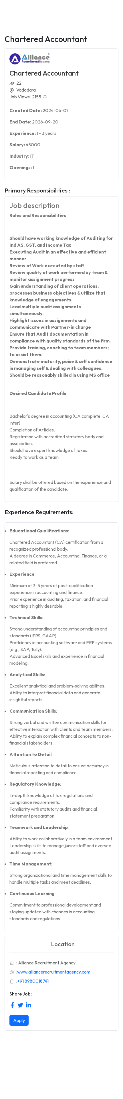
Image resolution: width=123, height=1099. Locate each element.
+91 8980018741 (33, 981)
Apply (19, 1020)
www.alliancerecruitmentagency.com (53, 972)
